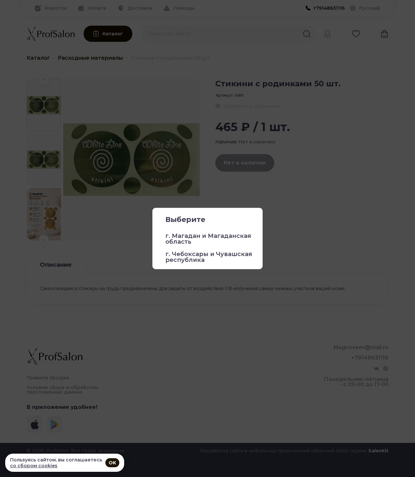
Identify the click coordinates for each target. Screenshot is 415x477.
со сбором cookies (33, 466)
